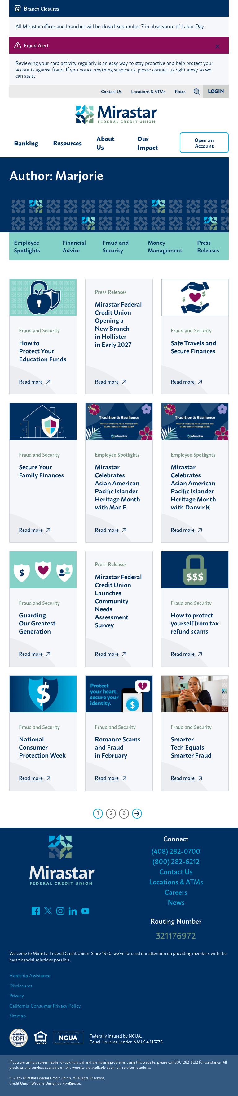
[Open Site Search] (197, 92)
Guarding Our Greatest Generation (37, 623)
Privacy (16, 995)
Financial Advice (74, 246)
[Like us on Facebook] (36, 912)
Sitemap (17, 1015)
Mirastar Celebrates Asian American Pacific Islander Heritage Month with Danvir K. (193, 487)
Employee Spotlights (27, 246)
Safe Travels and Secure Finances (193, 346)
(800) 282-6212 (176, 861)
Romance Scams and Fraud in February (117, 747)
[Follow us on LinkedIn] (73, 912)
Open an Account (204, 142)
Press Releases (208, 246)
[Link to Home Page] (119, 115)
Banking (26, 143)
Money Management (165, 246)
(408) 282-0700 (176, 851)
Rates (180, 91)
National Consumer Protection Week (42, 747)
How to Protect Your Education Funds (42, 350)
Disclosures (20, 985)
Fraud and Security (116, 246)
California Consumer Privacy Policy (45, 1005)
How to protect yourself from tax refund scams (195, 623)
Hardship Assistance (29, 975)
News (176, 902)
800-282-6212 (186, 1062)
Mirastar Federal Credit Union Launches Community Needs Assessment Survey (118, 600)
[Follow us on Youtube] (85, 912)
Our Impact (147, 142)
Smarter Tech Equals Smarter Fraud (191, 747)
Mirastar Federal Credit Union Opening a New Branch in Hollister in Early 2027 (118, 324)
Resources (67, 143)
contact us (163, 69)
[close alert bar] (218, 10)
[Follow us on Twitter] (48, 912)
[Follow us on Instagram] (60, 912)
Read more (31, 381)
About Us (105, 142)
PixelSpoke (71, 1083)
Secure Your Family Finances (41, 470)
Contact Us (111, 91)
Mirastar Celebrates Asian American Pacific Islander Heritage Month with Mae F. (117, 487)
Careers (176, 892)
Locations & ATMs (148, 91)
